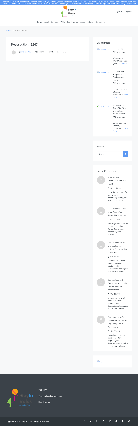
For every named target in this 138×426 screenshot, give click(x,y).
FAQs (62, 22)
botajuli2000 (25, 52)
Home (39, 22)
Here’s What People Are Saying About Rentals (119, 76)
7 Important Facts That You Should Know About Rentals (119, 109)
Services (54, 22)
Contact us (101, 22)
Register (128, 11)
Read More (122, 63)
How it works (72, 22)
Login (117, 11)
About (46, 22)
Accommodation (87, 22)
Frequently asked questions (50, 396)
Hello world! (118, 49)
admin (115, 55)
